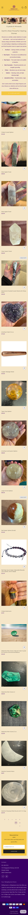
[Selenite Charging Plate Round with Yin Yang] (14, 793)
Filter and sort (15, 93)
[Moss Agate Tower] (14, 154)
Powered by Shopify (14, 911)
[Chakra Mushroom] (14, 593)
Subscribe (14, 851)
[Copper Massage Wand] (14, 354)
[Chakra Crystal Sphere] (14, 114)
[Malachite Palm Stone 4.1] (14, 674)
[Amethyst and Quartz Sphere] (14, 433)
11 (19, 822)
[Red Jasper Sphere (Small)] (14, 512)
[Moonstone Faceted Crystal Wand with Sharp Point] (14, 273)
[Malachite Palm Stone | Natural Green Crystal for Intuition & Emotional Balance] (14, 633)
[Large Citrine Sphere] (14, 473)
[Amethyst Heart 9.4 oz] (14, 314)
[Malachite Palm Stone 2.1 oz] (14, 713)
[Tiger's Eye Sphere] (14, 393)
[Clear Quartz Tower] (14, 233)
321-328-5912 (4, 865)
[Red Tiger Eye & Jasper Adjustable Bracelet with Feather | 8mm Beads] (14, 552)
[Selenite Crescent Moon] (14, 753)
